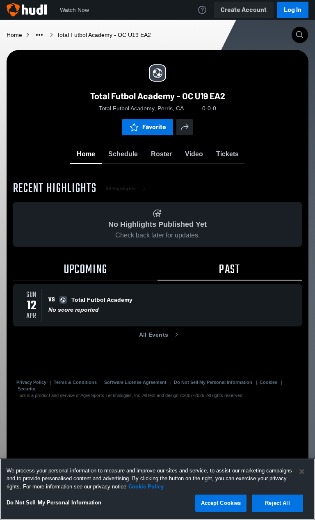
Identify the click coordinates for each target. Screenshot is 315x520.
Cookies (268, 382)
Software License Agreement (135, 382)
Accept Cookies (221, 503)
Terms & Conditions (75, 382)
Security (26, 388)
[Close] (302, 472)
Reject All (277, 503)
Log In (292, 9)
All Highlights (120, 189)
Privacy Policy (31, 382)
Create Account (244, 9)
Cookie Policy (146, 487)
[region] (157, 489)
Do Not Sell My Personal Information (213, 382)
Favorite (154, 126)
